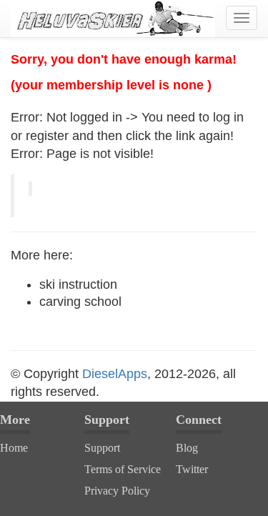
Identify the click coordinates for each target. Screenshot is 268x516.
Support (102, 448)
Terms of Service (122, 469)
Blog (187, 448)
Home (14, 448)
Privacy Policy (117, 491)
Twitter (192, 469)
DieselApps (114, 374)
